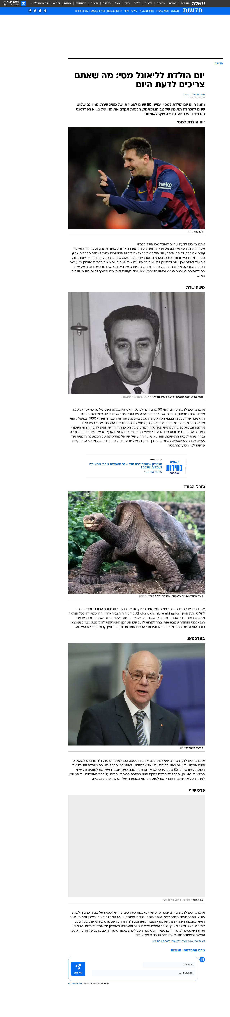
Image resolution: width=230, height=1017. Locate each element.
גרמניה (166, 941)
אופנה (67, 3)
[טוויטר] (35, 10)
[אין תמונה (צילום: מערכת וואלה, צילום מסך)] (136, 849)
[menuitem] (182, 4)
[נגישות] (5, 3)
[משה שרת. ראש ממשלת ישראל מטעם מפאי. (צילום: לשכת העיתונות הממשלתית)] (136, 346)
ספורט (172, 3)
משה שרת (187, 941)
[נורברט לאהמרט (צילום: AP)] (136, 697)
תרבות (148, 3)
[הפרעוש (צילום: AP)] (136, 181)
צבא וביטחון (162, 11)
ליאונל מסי (199, 941)
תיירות (94, 3)
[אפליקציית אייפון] (40, 10)
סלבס (137, 3)
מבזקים (175, 11)
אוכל (117, 3)
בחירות (161, 3)
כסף (127, 3)
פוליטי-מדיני (130, 11)
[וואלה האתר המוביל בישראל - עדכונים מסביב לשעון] (198, 3)
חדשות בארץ (146, 11)
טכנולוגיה (80, 3)
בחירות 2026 (98, 11)
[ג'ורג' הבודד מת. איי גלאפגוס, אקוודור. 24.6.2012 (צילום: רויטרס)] (136, 545)
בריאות (106, 3)
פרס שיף (157, 941)
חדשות (185, 3)
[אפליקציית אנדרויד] (45, 10)
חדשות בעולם (114, 11)
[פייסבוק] (30, 10)
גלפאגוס (175, 941)
